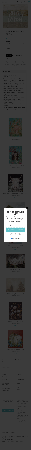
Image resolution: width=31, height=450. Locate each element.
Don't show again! (16, 238)
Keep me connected (16, 230)
